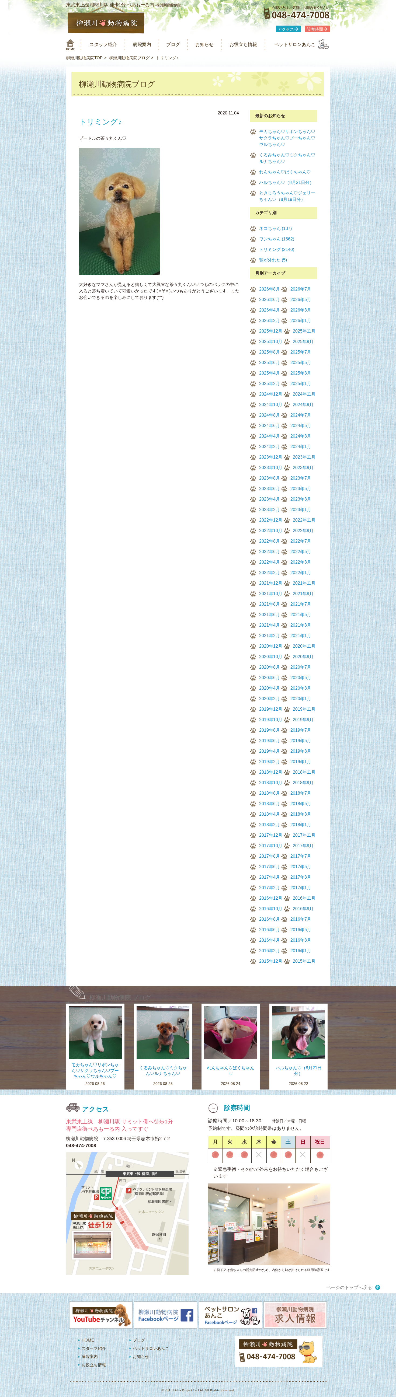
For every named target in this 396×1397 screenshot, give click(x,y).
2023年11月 (304, 457)
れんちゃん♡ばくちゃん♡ (285, 172)
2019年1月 (300, 761)
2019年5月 (300, 740)
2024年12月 (270, 394)
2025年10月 (270, 341)
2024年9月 (303, 404)
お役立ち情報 (243, 44)
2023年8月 (269, 478)
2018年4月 (269, 814)
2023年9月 (303, 467)
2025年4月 (269, 373)
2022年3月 (300, 562)
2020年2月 (269, 698)
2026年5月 (300, 299)
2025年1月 (300, 383)
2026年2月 (269, 320)
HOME (88, 1340)
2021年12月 (270, 583)
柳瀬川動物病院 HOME (70, 44)
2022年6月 (269, 551)
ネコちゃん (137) (275, 228)
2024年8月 (269, 415)
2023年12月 (270, 457)
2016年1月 (300, 950)
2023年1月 (300, 509)
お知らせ (204, 44)
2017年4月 (269, 877)
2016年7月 (300, 919)
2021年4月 (269, 625)
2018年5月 (300, 803)
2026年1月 (300, 320)
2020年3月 (300, 688)
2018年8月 (269, 793)
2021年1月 (300, 635)
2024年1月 (300, 446)
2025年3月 (300, 373)
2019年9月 (303, 719)
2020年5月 (300, 677)
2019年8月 (269, 730)
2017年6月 (269, 866)
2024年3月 (300, 436)
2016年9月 (303, 908)
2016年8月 (269, 919)
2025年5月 (300, 362)
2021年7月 (300, 604)
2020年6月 (269, 677)
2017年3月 (300, 877)
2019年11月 (304, 709)
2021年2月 (269, 635)
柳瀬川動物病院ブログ (129, 57)
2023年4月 (269, 499)
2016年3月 (300, 940)
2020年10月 (270, 656)
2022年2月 (269, 572)
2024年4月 (269, 436)
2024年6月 (269, 425)
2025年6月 (269, 362)
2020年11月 (304, 646)
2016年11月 (304, 898)
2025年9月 (303, 341)
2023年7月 (300, 478)
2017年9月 (303, 845)
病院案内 (142, 44)
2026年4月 (269, 310)
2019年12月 (270, 709)
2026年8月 (269, 289)
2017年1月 (300, 887)
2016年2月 (269, 950)
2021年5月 (300, 614)
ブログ (173, 44)
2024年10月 (270, 404)
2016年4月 (269, 940)
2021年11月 (304, 583)
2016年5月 (300, 929)
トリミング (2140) (276, 249)
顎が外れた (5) (273, 260)
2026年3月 (300, 310)
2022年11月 (304, 520)
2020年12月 (270, 646)
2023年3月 (300, 499)
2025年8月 (269, 352)
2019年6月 (269, 740)
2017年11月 (304, 835)
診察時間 (315, 29)
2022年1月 (300, 572)
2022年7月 (300, 541)
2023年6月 (269, 488)
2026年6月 (269, 299)
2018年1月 (300, 824)
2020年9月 (303, 656)
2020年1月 (300, 698)
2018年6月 (269, 803)
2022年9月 (303, 530)
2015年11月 (304, 961)
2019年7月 (300, 730)
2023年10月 (270, 467)
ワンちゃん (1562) (276, 239)
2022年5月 (300, 551)
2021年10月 (270, 593)
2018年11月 (304, 772)
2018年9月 (303, 782)
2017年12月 (270, 835)
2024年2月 (269, 446)
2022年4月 (269, 562)
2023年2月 (269, 509)
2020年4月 (269, 688)
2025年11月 (304, 331)
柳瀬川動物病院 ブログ (120, 997)
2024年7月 (300, 415)
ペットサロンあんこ (294, 44)
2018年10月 (270, 782)
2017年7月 (300, 856)
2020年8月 (269, 667)
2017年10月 (270, 845)
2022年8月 (269, 541)
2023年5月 (300, 488)
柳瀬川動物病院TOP (84, 57)
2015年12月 (270, 961)
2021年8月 (269, 604)
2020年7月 (300, 667)
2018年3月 (300, 814)
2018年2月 (269, 824)
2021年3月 (300, 625)
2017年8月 (269, 856)
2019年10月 (270, 719)
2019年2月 (269, 761)
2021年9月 (303, 593)
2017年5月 (300, 866)
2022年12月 (270, 520)
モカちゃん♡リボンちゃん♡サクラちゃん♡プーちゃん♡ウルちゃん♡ (287, 138)
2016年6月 (269, 929)
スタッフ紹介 (103, 44)
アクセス (286, 29)
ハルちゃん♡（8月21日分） (286, 182)
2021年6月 (269, 614)
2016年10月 (270, 908)
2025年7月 (300, 352)
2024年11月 (304, 394)
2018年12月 (270, 772)
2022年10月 (270, 530)
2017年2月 (269, 887)
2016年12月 (270, 898)
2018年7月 (300, 793)
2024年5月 (300, 425)
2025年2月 (269, 383)
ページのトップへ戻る (349, 1287)
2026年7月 (300, 289)
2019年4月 (269, 751)
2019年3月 (300, 751)
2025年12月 (270, 331)
